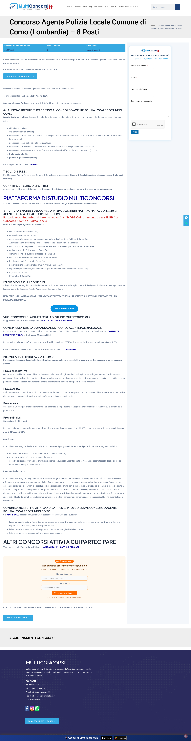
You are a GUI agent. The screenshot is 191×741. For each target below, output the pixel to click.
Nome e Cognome (139, 66)
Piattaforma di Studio (127, 7)
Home (152, 25)
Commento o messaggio (141, 101)
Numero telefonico (139, 89)
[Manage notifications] (186, 736)
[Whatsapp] (186, 223)
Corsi (68, 7)
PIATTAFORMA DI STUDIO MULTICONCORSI (58, 198)
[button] (69, 7)
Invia (135, 132)
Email (134, 77)
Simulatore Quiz (101, 7)
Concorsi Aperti (80, 7)
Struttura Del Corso (64, 308)
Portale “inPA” (13, 515)
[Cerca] (177, 7)
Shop (112, 7)
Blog (90, 7)
